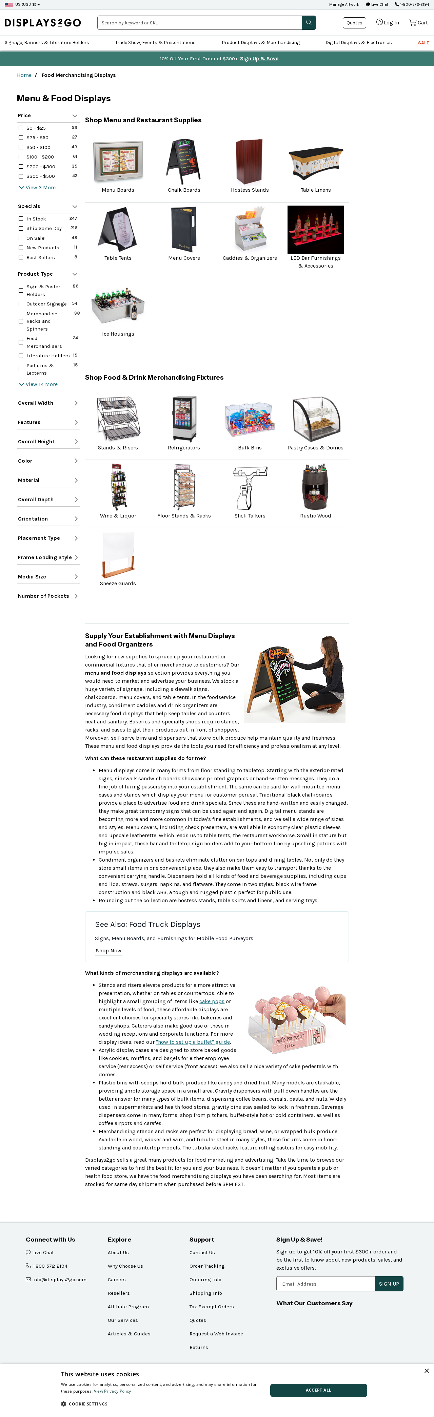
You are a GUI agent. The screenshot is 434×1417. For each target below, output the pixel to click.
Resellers (119, 1293)
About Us (118, 1252)
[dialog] (217, 1390)
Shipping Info (206, 1293)
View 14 (34, 384)
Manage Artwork (344, 4)
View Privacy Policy (112, 1391)
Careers (117, 1279)
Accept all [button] (318, 1390)
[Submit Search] (309, 23)
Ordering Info (205, 1279)
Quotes (354, 23)
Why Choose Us (125, 1266)
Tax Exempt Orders (212, 1307)
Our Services (123, 1320)
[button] (161, 1404)
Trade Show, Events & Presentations (155, 42)
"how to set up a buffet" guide (193, 1042)
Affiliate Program (128, 1307)
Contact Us (202, 1252)
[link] (43, 22)
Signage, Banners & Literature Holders (47, 42)
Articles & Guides (129, 1334)
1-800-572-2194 (414, 4)
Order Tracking (207, 1266)
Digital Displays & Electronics (359, 42)
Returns (199, 1347)
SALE (423, 43)
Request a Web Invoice (216, 1334)
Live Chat (379, 4)
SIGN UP (389, 1284)
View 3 (33, 187)
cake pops (211, 1001)
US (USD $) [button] (25, 4)
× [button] (426, 1371)
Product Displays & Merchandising (261, 42)
